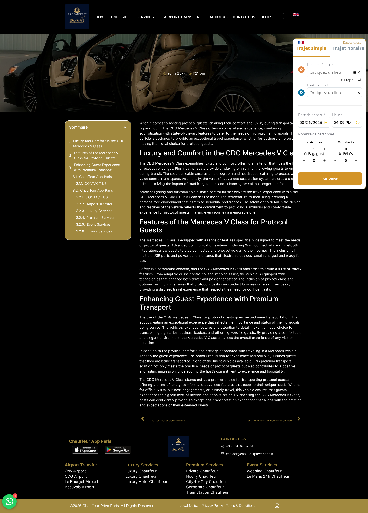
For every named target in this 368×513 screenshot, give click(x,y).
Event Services (99, 224)
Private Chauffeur (202, 471)
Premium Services (100, 217)
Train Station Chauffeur (207, 492)
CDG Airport (76, 476)
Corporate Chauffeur (205, 487)
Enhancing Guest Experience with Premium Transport (97, 167)
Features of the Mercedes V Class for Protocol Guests (96, 155)
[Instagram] (277, 506)
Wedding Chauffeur (264, 471)
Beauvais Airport (80, 487)
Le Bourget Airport (81, 481)
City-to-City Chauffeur (206, 481)
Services (145, 17)
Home (101, 17)
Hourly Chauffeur (201, 476)
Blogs (266, 17)
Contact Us (244, 17)
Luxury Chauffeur (141, 471)
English (118, 17)
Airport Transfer (182, 17)
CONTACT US (96, 183)
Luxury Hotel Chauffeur (146, 481)
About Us (219, 17)
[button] (124, 127)
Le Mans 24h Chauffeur (268, 476)
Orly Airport (75, 471)
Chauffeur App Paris (95, 177)
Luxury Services (99, 211)
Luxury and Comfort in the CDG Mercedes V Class (99, 143)
